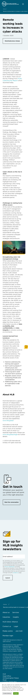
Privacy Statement (9, 566)
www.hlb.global (8, 420)
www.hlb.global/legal (10, 434)
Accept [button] (16, 693)
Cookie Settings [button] (7, 693)
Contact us (15, 572)
